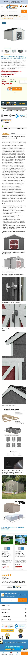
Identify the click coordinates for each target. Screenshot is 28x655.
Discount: (12, 79)
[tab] (5, 133)
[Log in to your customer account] (23, 6)
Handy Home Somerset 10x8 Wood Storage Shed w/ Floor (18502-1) (20, 554)
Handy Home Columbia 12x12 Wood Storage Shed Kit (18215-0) (7, 554)
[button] (1, 640)
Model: (2, 76)
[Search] (24, 11)
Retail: (3, 79)
